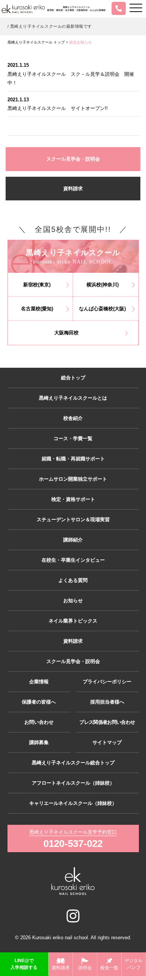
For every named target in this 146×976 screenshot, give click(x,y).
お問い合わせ (39, 722)
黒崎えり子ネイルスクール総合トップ (73, 762)
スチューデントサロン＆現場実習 (73, 519)
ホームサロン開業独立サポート (73, 479)
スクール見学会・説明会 (73, 159)
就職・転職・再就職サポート (73, 459)
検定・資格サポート (73, 499)
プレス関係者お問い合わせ (107, 722)
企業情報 (39, 681)
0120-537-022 (73, 843)
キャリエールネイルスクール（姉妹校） (73, 803)
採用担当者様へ (107, 702)
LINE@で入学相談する (23, 964)
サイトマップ (107, 742)
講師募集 (39, 742)
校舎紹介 (73, 418)
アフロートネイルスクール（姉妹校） (73, 783)
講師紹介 (73, 540)
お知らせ (73, 600)
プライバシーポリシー (107, 681)
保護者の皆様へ (39, 702)
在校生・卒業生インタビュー (73, 560)
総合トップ (73, 377)
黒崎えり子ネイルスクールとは (73, 398)
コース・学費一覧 (73, 438)
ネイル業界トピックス (73, 621)
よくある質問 (73, 580)
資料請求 (73, 188)
